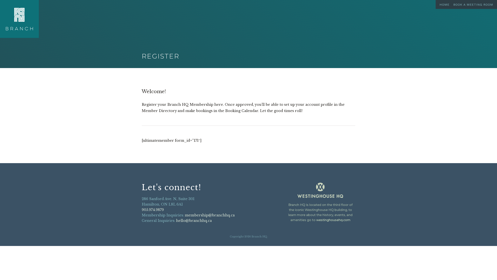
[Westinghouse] (320, 191)
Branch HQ (19, 19)
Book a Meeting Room (473, 4)
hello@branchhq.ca (194, 221)
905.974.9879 (153, 210)
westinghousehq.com (333, 220)
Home (444, 4)
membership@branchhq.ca (210, 215)
